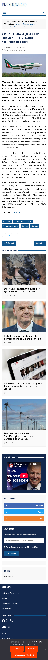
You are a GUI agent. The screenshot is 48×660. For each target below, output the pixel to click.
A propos (5, 633)
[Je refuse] (45, 649)
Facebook (4, 235)
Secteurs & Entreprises (19, 21)
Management (6, 608)
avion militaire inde (24, 221)
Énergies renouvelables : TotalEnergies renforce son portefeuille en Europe (18, 436)
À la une (6, 50)
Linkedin (16, 235)
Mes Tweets (8, 576)
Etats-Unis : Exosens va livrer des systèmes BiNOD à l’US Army (22, 290)
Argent (4, 598)
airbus (8, 221)
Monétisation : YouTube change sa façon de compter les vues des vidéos (23, 386)
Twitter (10, 235)
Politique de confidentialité (24, 655)
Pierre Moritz (8, 47)
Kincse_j (17, 212)
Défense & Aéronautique (18, 50)
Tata (36, 226)
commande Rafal (12, 226)
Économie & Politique (10, 603)
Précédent (10, 243)
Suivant (39, 243)
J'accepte (16, 649)
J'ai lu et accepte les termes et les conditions (22, 547)
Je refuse (31, 649)
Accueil (6, 21)
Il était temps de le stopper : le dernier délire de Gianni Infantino (22, 337)
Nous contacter (7, 638)
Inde (26, 226)
